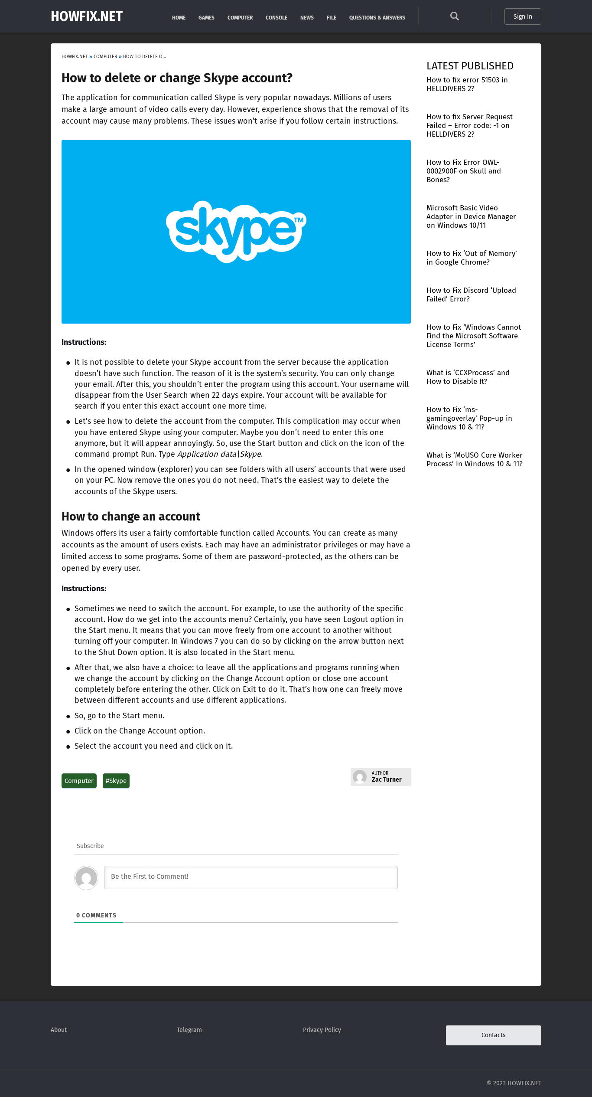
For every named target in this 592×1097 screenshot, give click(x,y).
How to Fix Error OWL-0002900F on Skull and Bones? (463, 171)
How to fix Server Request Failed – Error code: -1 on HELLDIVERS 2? (469, 125)
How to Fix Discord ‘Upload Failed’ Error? (471, 295)
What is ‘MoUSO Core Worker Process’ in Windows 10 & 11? (474, 459)
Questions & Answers (377, 17)
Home (178, 17)
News (307, 17)
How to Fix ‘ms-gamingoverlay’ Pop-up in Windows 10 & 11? (469, 418)
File (331, 17)
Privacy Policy (322, 1030)
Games (206, 17)
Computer (240, 17)
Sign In (523, 16)
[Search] (454, 18)
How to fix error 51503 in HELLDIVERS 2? (467, 84)
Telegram (189, 1030)
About (59, 1030)
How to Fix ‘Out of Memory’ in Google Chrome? (471, 258)
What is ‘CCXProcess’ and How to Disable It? (468, 377)
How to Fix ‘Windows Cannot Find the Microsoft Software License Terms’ (473, 336)
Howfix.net (87, 16)
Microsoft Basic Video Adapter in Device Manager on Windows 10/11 (471, 216)
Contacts (493, 1035)
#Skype (116, 781)
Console (276, 17)
